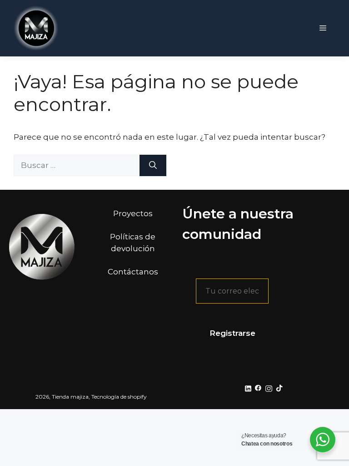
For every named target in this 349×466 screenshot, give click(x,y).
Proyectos (133, 213)
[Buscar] (153, 166)
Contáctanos (133, 271)
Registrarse (232, 333)
